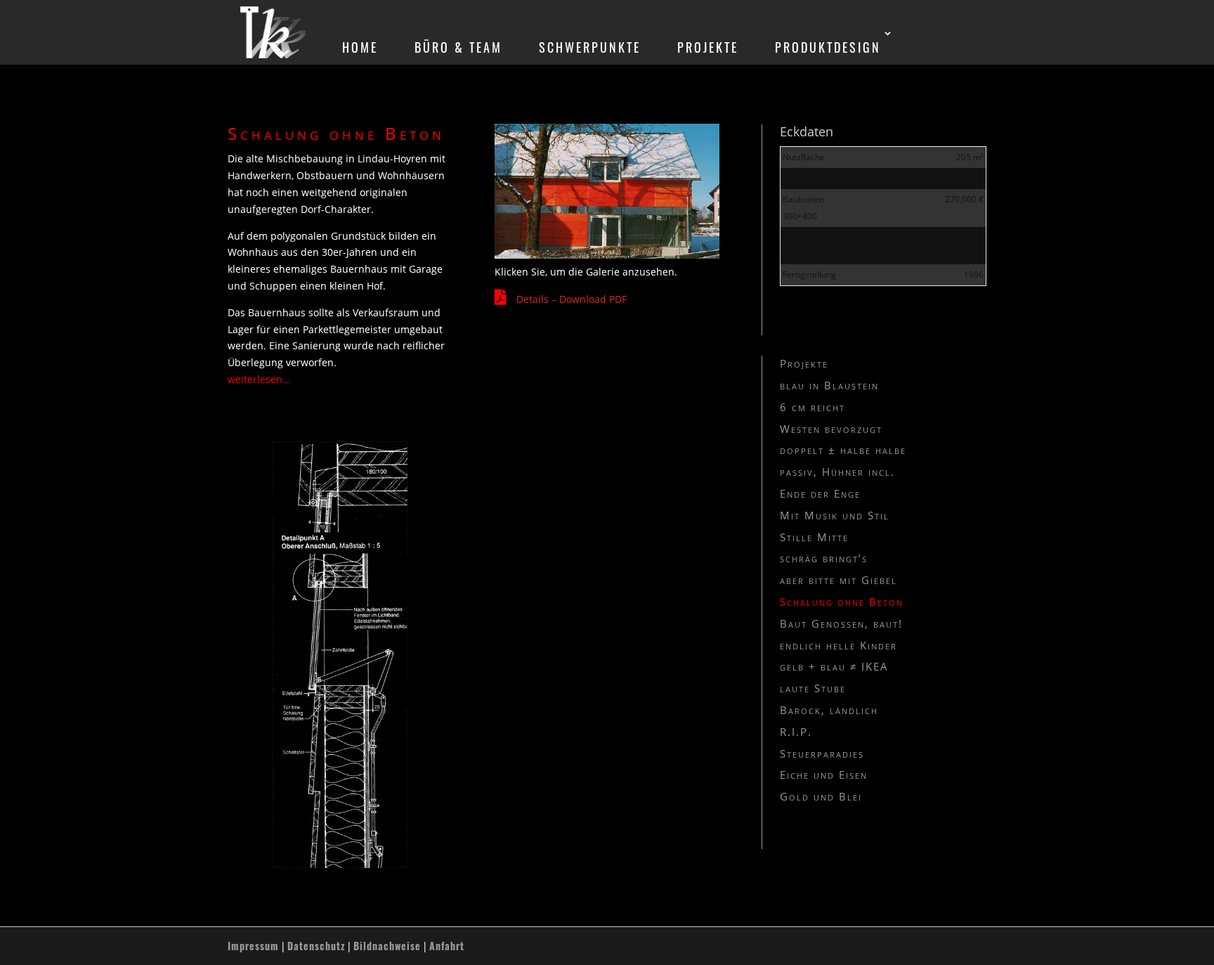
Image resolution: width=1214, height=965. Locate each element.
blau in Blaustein (829, 385)
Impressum (253, 945)
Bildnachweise (387, 945)
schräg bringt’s (824, 558)
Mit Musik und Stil (834, 515)
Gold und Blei (821, 796)
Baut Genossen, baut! (841, 623)
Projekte (804, 363)
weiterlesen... (259, 379)
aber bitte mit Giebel (838, 580)
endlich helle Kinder (838, 645)
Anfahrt (446, 945)
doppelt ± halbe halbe (843, 450)
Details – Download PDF (571, 299)
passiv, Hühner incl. (837, 472)
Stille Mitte (814, 537)
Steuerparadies (822, 753)
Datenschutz (316, 945)
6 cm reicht (812, 407)
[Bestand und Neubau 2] (607, 254)
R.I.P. (796, 732)
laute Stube (813, 688)
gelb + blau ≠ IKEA (834, 666)
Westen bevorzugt (831, 429)
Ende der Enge (820, 493)
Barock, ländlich (829, 710)
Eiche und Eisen (824, 775)
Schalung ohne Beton (841, 602)
